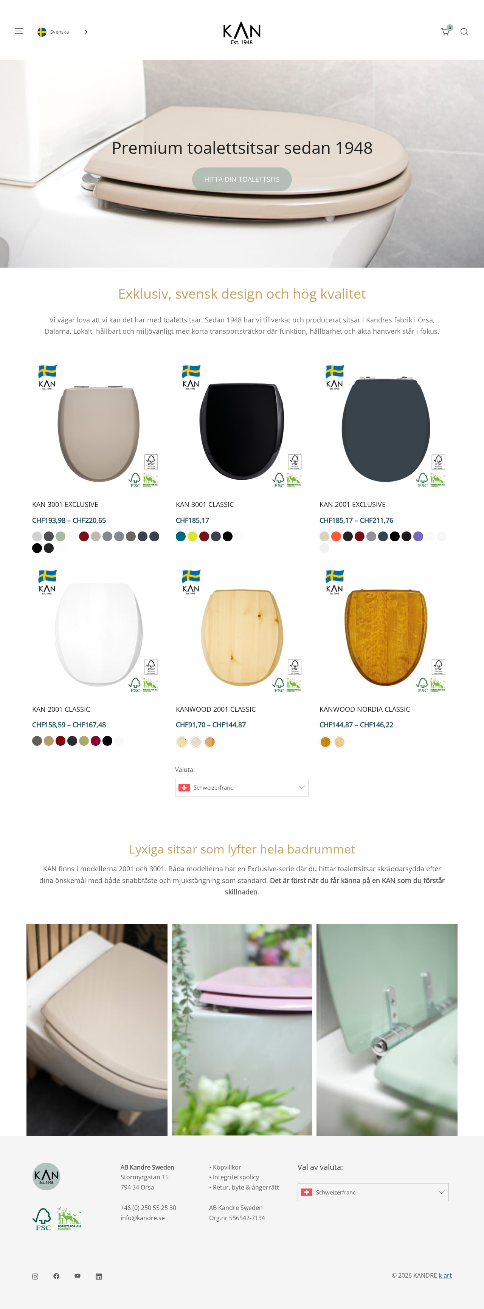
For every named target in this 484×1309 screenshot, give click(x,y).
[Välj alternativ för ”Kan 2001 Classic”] (53, 686)
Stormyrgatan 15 (145, 1177)
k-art (445, 1275)
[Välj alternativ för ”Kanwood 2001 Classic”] (197, 686)
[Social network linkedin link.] (99, 1275)
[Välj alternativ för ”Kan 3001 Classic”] (197, 481)
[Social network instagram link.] (35, 1275)
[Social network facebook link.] (56, 1275)
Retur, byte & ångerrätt (246, 1187)
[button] (37, 536)
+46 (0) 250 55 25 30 (148, 1208)
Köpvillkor (227, 1167)
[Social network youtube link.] (77, 1275)
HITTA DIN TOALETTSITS (242, 179)
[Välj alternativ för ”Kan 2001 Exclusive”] (340, 481)
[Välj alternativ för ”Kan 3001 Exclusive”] (53, 481)
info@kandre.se (143, 1218)
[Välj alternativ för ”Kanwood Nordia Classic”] (340, 686)
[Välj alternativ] (98, 426)
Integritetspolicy (236, 1177)
